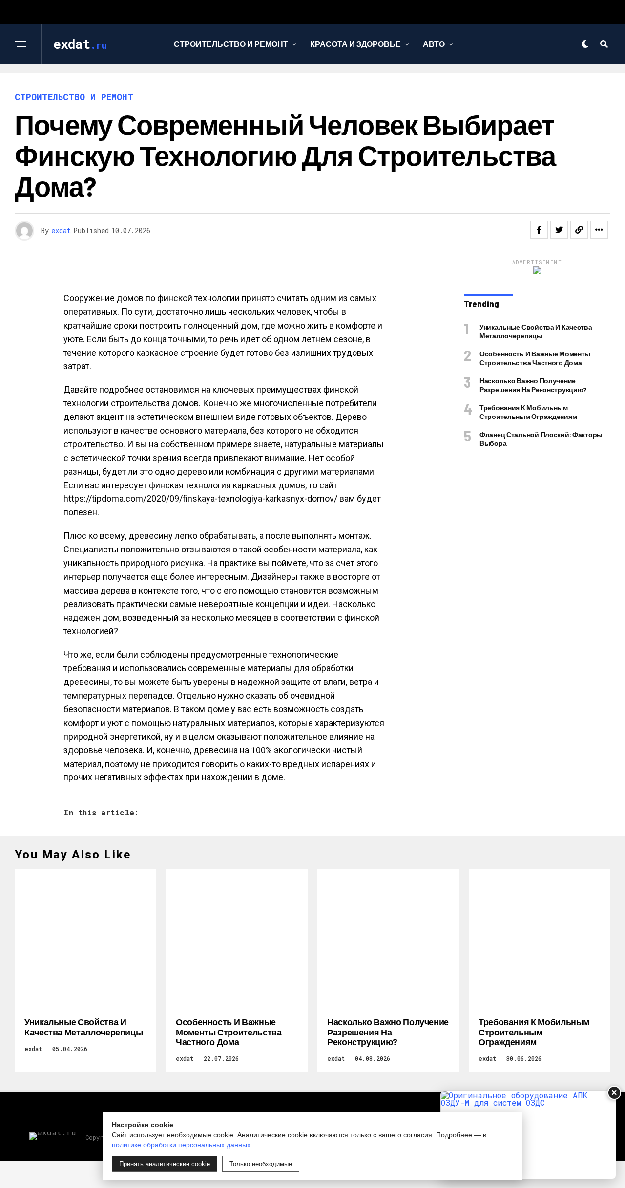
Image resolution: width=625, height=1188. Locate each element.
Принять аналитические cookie (164, 1163)
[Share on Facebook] (539, 230)
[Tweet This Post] (559, 230)
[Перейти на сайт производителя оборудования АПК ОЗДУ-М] (528, 1135)
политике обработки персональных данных (181, 1145)
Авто (434, 43)
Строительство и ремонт (231, 43)
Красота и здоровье (355, 43)
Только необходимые (260, 1163)
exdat (61, 230)
